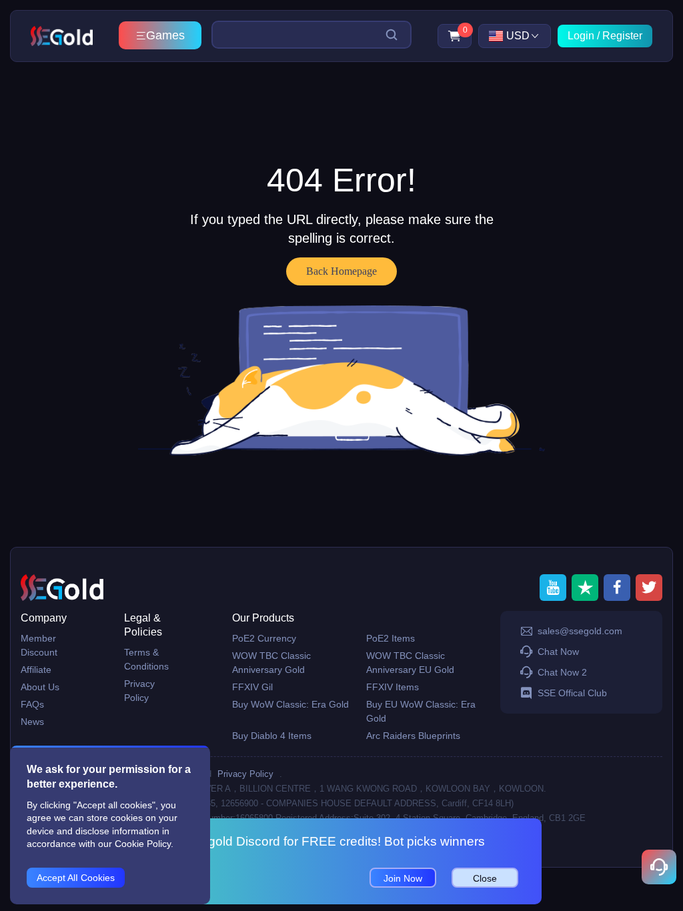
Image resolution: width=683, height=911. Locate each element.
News (32, 721)
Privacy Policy (139, 690)
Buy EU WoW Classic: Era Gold (421, 711)
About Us (40, 687)
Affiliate (36, 669)
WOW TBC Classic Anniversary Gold (271, 662)
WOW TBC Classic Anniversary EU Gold (410, 662)
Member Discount (39, 645)
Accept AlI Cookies (76, 877)
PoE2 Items (390, 638)
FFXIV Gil (252, 687)
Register (622, 35)
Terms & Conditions (146, 659)
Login (581, 35)
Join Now (403, 878)
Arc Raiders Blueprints (413, 735)
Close (485, 878)
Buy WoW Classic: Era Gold (290, 704)
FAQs (32, 704)
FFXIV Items (392, 687)
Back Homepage (341, 271)
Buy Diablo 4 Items (271, 735)
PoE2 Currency (264, 638)
